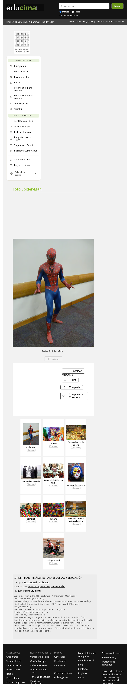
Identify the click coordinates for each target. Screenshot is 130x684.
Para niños (59, 665)
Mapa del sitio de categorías (87, 655)
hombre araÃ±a (58, 586)
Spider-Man (48, 21)
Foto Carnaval (30, 582)
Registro (82, 673)
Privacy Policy (109, 657)
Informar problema (115, 21)
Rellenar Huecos (38, 665)
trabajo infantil (53, 560)
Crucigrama (12, 656)
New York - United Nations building (76, 520)
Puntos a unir (13, 669)
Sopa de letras (13, 661)
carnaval (31, 519)
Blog (80, 664)
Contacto (100, 21)
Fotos (77, 11)
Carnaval (35, 21)
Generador (59, 656)
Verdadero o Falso (39, 656)
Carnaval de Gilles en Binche (53, 481)
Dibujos (65, 11)
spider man (45, 586)
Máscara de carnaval (76, 485)
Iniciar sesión (75, 21)
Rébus (9, 673)
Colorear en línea (63, 673)
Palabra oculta (13, 665)
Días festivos (22, 21)
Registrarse (88, 21)
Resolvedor (60, 661)
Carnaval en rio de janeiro (76, 443)
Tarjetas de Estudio (40, 676)
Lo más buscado (86, 660)
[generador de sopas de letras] (22, 53)
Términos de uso (111, 653)
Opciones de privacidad (108, 663)
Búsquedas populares (68, 15)
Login (81, 677)
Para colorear (13, 678)
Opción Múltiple (38, 661)
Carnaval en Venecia (31, 481)
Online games (61, 677)
